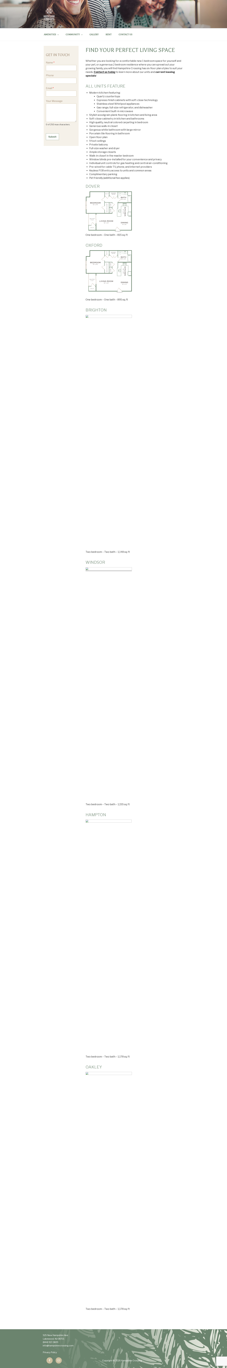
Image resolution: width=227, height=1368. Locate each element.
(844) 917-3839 (50, 1342)
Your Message (54, 101)
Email (50, 88)
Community (73, 34)
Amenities (50, 34)
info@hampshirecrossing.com (58, 1345)
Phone (50, 75)
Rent (109, 34)
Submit (52, 136)
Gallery (94, 34)
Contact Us (125, 34)
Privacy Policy (50, 1352)
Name (50, 62)
